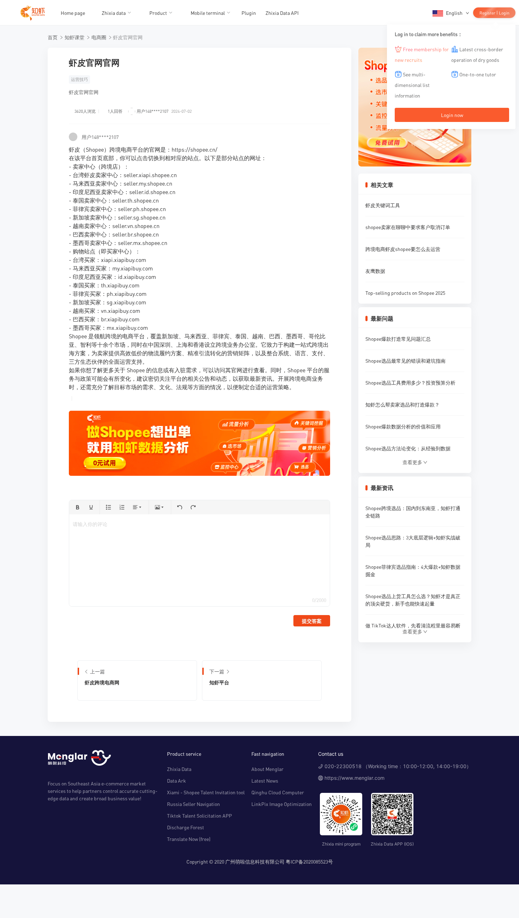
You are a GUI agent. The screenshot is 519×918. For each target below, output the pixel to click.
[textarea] (199, 560)
